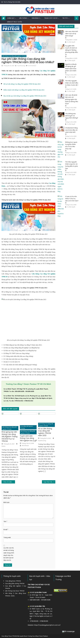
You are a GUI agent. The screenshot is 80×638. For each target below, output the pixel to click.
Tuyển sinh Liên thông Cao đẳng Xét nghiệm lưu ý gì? (28, 438)
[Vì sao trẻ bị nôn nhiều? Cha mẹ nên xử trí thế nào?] (61, 206)
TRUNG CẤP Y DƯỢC (51, 18)
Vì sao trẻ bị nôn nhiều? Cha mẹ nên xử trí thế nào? (71, 198)
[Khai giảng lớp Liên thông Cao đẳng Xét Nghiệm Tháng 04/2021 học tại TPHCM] (10, 419)
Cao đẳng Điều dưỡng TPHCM (14, 583)
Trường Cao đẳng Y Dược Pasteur (38, 636)
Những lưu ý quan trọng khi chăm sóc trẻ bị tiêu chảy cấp (71, 145)
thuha (3, 446)
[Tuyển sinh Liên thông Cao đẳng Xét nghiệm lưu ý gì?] (28, 418)
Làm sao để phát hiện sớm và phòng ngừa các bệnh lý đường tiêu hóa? (71, 99)
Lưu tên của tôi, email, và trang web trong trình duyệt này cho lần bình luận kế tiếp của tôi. (9, 554)
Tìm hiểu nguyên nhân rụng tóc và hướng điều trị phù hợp (71, 165)
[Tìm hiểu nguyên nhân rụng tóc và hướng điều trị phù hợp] (61, 177)
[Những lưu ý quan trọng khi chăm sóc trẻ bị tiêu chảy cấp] (61, 149)
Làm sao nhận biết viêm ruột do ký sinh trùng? (71, 33)
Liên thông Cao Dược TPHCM (14, 591)
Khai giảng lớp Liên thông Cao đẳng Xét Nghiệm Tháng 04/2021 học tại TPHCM (9, 436)
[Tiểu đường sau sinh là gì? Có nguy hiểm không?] (61, 114)
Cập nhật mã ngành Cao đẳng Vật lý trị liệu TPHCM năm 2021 (49, 482)
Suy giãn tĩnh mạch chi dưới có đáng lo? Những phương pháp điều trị (71, 50)
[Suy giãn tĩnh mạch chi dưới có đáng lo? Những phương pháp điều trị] (61, 46)
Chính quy (11, 18)
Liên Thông (23, 18)
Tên (5, 521)
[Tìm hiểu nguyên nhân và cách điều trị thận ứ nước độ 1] (61, 81)
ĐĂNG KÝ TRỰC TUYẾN (14, 22)
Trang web (7, 537)
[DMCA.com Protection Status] (60, 590)
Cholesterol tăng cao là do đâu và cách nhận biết (71, 130)
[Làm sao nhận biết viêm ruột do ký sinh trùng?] (61, 32)
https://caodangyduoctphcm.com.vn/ (47, 625)
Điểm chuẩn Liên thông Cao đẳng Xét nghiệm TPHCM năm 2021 (24, 90)
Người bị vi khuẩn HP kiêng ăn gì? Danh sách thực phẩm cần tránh (71, 67)
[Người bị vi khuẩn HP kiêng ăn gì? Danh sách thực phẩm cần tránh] (61, 65)
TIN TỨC (65, 18)
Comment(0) (32, 66)
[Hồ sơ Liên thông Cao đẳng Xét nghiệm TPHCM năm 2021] (46, 417)
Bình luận (6, 502)
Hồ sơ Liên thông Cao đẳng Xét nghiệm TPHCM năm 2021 (22, 84)
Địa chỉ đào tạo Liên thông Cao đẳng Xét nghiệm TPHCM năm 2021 (25, 96)
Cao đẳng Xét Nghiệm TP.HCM (26, 427)
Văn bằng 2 (36, 18)
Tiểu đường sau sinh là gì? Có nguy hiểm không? (71, 115)
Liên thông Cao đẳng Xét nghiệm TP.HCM (14, 56)
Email (6, 530)
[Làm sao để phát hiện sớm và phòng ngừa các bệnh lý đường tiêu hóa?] (61, 96)
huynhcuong (21, 66)
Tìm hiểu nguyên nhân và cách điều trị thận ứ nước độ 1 (71, 83)
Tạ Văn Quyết (71, 42)
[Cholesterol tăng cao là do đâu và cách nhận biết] (61, 129)
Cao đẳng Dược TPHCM (13, 581)
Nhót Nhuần (25, 446)
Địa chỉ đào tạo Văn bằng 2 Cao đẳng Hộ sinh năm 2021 (9, 482)
